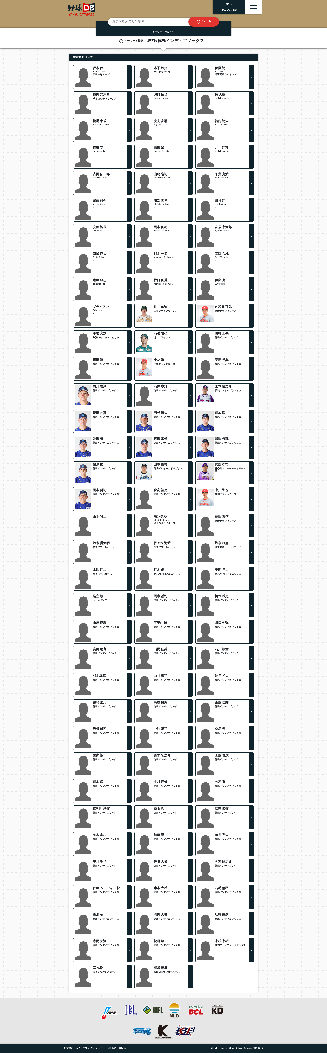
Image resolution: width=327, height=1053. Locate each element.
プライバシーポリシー (94, 1048)
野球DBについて (72, 1048)
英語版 (122, 1048)
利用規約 (112, 1048)
